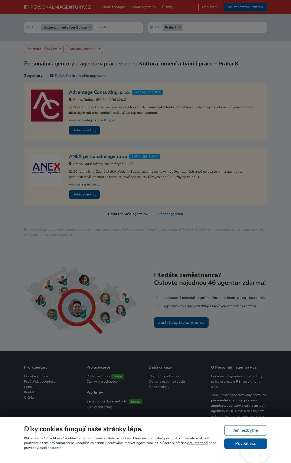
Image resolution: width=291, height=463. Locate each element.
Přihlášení (210, 7)
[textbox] (97, 27)
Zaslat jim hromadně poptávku (80, 75)
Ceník (28, 387)
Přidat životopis (113, 7)
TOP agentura (147, 92)
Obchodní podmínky (164, 376)
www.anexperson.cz (84, 184)
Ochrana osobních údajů (167, 381)
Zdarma (117, 376)
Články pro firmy (99, 407)
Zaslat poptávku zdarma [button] (245, 7)
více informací (197, 443)
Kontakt (30, 392)
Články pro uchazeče (102, 381)
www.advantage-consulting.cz (92, 120)
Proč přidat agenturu (39, 381)
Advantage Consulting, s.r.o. (99, 92)
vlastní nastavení (49, 448)
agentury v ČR (222, 411)
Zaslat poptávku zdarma (181, 322)
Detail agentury (84, 130)
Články (167, 7)
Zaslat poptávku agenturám (107, 401)
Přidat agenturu (144, 7)
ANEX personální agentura (98, 156)
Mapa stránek (159, 387)
